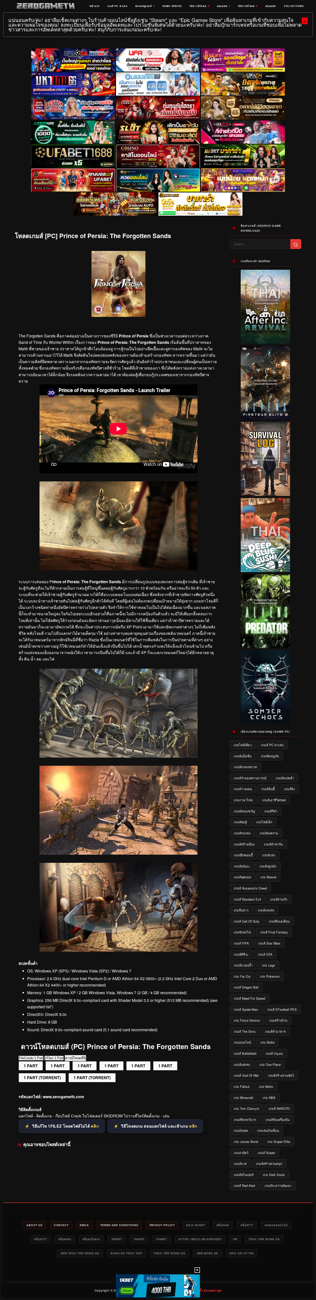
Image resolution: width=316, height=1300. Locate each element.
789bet (116, 1239)
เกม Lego (268, 965)
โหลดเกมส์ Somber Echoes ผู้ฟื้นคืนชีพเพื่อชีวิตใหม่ (265, 720)
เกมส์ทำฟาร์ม (273, 844)
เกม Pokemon (270, 976)
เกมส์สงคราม (269, 833)
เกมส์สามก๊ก (278, 899)
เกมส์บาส (240, 1163)
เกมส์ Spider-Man (246, 1009)
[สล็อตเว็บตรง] (243, 180)
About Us (34, 1225)
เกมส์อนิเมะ (242, 866)
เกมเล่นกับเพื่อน (268, 1130)
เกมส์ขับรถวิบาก (245, 1119)
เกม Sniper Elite (278, 1141)
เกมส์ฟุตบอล (242, 877)
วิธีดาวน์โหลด (198, 6)
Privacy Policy (162, 1225)
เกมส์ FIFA (241, 943)
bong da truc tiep (126, 1253)
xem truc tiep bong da (79, 1253)
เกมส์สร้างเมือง (244, 844)
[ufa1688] (73, 156)
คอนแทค (222, 6)
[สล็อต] (116, 204)
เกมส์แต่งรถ (242, 1064)
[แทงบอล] (73, 180)
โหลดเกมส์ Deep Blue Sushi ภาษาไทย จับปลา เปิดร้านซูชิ (265, 568)
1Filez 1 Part (54, 1058)
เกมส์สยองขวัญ (244, 811)
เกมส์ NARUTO (279, 1108)
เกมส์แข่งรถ (266, 910)
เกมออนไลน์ (242, 1042)
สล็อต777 (246, 1225)
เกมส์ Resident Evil (247, 899)
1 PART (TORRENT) (42, 1077)
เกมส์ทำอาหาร (275, 1031)
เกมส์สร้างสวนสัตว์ (281, 1075)
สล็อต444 (223, 1225)
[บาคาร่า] (243, 156)
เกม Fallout (242, 1086)
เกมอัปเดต (241, 1130)
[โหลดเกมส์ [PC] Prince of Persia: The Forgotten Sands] (119, 569)
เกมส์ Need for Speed (249, 998)
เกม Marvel (268, 877)
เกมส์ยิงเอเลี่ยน (279, 921)
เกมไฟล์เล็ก (264, 822)
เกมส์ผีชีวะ (241, 954)
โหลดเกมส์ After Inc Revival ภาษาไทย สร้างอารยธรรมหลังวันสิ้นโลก (265, 338)
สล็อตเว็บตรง (91, 1239)
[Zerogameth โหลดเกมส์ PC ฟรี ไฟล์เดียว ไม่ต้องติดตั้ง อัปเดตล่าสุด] (45, 6)
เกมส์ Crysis (274, 1053)
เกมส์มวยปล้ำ (243, 965)
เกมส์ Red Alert (244, 1185)
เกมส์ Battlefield (245, 1053)
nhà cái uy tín (241, 1253)
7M (235, 1239)
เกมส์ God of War (246, 1075)
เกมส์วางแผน (243, 788)
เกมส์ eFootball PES (282, 1009)
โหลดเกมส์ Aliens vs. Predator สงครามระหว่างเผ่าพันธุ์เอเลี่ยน (265, 642)
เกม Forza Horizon (247, 1020)
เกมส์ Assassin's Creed (250, 888)
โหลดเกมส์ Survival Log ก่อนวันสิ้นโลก (265, 492)
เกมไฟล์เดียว (243, 745)
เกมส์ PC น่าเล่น (117, 6)
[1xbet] (158, 1286)
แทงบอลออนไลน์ (276, 1225)
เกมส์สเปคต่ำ (285, 778)
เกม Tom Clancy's (246, 1108)
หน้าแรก (94, 6)
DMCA (84, 1225)
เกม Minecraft (243, 1097)
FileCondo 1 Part (31, 1058)
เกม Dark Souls (274, 1174)
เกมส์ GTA (265, 954)
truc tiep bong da (264, 1239)
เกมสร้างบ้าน (278, 1020)
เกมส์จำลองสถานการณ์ (250, 778)
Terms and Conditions (119, 1225)
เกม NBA (269, 1097)
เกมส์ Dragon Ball (246, 987)
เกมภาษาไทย (243, 800)
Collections (294, 6)
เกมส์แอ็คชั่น (243, 756)
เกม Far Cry (242, 976)
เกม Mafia (267, 1042)
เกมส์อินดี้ (268, 788)
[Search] (295, 244)
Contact (61, 1225)
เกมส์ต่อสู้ (240, 822)
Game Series (172, 6)
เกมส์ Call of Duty (246, 921)
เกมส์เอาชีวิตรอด (274, 800)
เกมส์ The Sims (245, 1031)
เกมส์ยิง (289, 788)
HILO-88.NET (195, 1225)
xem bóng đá (207, 1253)
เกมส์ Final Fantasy (274, 932)
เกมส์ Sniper (266, 1152)
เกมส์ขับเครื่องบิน (278, 1119)
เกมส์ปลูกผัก (267, 866)
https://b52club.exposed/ (199, 1239)
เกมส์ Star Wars (269, 943)
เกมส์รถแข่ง (242, 833)
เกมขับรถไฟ (242, 932)
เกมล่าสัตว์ (241, 1152)
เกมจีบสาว (241, 910)
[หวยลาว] (158, 180)
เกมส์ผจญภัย (270, 756)
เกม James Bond (246, 1141)
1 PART (31, 1066)
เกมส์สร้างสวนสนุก (269, 1163)
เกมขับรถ (268, 855)
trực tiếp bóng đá (169, 1253)
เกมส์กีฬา (270, 811)
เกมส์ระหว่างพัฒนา (278, 1185)
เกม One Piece (270, 1064)
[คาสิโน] (158, 156)
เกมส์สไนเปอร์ (244, 1174)
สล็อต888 (64, 1239)
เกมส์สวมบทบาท (245, 766)
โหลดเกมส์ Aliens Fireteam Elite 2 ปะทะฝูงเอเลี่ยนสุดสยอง (265, 416)
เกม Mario (266, 1086)
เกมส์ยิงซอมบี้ (243, 855)
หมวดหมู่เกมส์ (143, 6)
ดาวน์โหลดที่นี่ (75, 1058)
